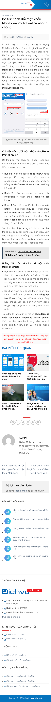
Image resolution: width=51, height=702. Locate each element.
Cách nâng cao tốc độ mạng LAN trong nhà (30, 548)
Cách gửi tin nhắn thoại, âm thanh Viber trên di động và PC (37, 469)
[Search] (46, 5)
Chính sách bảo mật (15, 634)
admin (30, 37)
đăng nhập (21, 490)
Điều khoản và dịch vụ (16, 638)
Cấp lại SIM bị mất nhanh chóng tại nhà (31, 519)
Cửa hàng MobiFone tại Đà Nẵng (21, 681)
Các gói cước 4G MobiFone (18, 660)
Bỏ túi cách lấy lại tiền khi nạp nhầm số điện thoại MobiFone (13, 469)
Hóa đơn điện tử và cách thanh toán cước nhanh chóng (29, 538)
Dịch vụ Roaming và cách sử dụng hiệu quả (30, 511)
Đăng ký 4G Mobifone (16, 655)
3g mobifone (7, 15)
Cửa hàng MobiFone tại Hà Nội (20, 676)
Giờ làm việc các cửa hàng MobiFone (23, 686)
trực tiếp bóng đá (11, 616)
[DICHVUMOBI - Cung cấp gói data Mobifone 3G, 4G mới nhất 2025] (25, 3)
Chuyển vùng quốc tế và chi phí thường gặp (30, 557)
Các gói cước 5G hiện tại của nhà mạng (31, 528)
